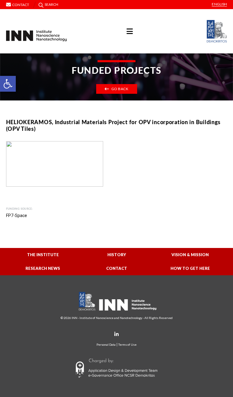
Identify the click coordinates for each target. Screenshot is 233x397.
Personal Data (106, 344)
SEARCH (52, 4)
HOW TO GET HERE (190, 268)
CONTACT (116, 268)
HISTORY (116, 254)
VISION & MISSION (190, 254)
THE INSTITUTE (43, 254)
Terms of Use (127, 344)
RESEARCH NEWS (42, 268)
